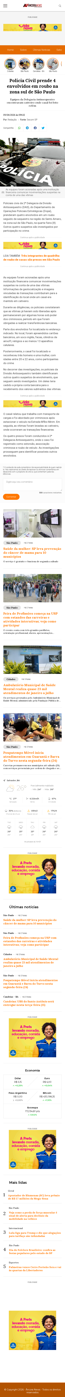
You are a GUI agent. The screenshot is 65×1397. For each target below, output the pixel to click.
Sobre (23, 49)
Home (10, 49)
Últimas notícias (23, 907)
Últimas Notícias (41, 49)
